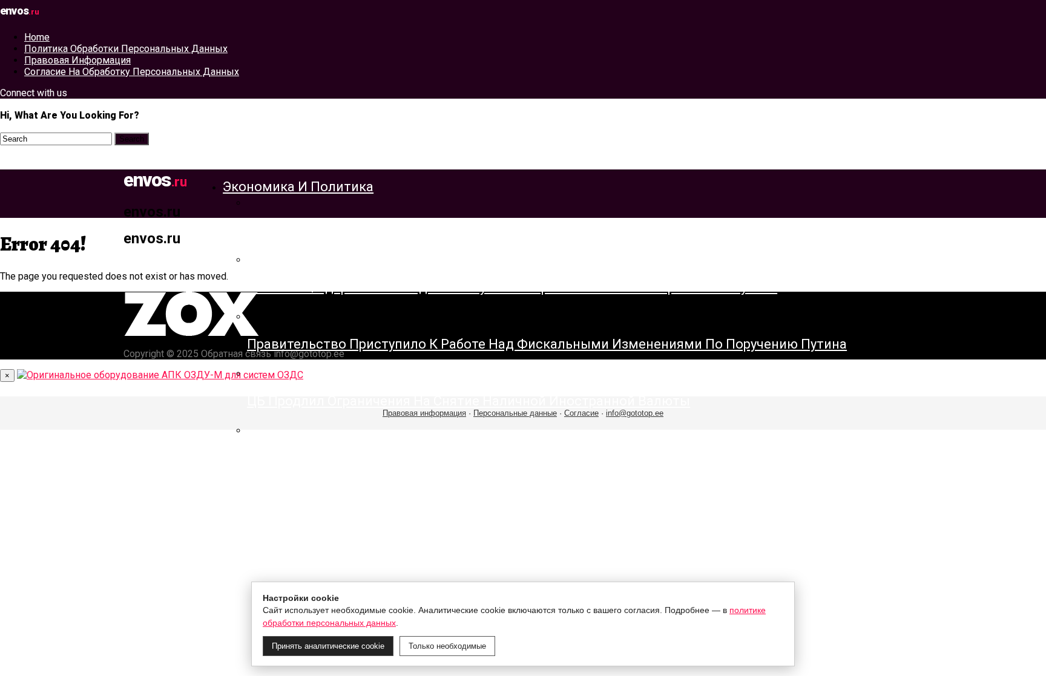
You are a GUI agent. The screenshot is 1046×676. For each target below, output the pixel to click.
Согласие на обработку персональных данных (131, 71)
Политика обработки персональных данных (126, 48)
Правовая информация (77, 60)
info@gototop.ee (634, 413)
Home (37, 37)
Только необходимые (447, 646)
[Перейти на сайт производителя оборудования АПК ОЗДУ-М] (160, 375)
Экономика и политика (298, 186)
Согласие (581, 413)
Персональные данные (515, 413)
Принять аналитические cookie (328, 646)
